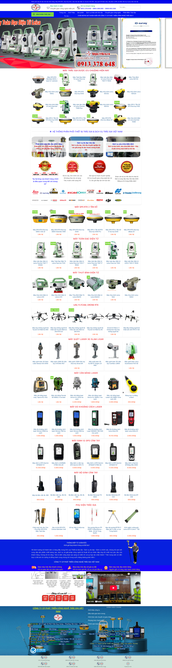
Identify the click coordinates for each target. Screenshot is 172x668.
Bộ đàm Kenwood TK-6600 (95, 496)
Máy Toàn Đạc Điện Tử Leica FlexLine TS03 (79, 79)
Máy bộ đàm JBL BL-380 (40, 495)
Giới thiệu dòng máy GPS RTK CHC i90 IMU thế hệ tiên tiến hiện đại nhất (51, 583)
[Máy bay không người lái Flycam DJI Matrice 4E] (95, 317)
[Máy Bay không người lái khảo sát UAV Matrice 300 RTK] (77, 317)
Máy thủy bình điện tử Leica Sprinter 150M (133, 120)
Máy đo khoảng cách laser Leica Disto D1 (131, 430)
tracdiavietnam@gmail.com (45, 636)
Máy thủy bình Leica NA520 (133, 92)
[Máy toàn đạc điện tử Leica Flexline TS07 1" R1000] (40, 250)
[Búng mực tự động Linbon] (131, 384)
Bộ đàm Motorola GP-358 (131, 496)
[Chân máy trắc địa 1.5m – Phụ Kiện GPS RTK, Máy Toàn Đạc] (40, 516)
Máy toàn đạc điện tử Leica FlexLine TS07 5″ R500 (106, 79)
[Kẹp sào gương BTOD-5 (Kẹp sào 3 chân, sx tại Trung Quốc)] (113, 516)
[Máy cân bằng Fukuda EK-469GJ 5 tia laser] (59, 384)
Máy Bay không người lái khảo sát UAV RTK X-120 (131, 329)
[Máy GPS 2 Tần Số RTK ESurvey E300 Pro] (95, 218)
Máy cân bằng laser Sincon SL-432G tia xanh (76, 397)
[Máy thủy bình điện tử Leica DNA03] (95, 284)
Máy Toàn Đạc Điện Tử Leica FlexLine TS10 (58, 262)
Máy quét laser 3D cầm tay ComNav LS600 (113, 362)
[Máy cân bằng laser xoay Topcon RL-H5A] (40, 384)
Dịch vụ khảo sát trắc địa (94, 12)
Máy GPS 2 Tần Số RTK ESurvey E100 (134, 105)
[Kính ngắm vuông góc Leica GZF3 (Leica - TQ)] (131, 516)
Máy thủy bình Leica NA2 (113, 296)
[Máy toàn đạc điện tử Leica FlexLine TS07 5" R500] (95, 250)
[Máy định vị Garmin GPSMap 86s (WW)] (131, 452)
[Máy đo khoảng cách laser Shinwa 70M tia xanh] (59, 418)
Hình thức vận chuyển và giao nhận (99, 617)
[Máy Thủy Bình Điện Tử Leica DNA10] (77, 284)
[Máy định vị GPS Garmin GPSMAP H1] (40, 452)
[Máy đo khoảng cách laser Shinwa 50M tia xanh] (77, 418)
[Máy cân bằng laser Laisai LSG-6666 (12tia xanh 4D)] (113, 384)
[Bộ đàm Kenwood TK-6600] (95, 484)
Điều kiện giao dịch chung (96, 613)
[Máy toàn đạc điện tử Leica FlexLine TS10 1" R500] (77, 250)
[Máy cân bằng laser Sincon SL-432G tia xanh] (77, 384)
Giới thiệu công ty (94, 610)
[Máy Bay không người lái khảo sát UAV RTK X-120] (131, 317)
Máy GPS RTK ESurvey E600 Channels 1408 (58, 230)
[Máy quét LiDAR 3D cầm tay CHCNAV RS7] (59, 350)
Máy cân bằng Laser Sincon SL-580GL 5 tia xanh (95, 397)
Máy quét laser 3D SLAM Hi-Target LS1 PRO (95, 363)
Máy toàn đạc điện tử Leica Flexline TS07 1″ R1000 (40, 263)
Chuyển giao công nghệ (113, 12)
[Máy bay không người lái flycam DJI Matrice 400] (40, 317)
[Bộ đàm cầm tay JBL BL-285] (59, 484)
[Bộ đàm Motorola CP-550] (113, 484)
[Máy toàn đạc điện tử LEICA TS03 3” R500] (131, 250)
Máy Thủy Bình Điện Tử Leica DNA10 (76, 296)
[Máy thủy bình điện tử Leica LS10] (40, 284)
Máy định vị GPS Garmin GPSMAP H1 (40, 464)
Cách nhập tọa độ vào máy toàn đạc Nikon (38, 582)
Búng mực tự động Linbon (131, 396)
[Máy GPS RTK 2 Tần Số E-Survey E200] (113, 218)
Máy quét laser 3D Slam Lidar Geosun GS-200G (40, 362)
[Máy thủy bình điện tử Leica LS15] (59, 284)
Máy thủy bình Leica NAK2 (51, 92)
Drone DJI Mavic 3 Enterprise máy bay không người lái (113, 329)
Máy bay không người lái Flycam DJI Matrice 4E (95, 329)
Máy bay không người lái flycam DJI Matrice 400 (40, 329)
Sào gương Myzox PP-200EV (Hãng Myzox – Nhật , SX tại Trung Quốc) (95, 530)
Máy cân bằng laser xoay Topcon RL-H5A (40, 396)
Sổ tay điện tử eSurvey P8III (76, 528)
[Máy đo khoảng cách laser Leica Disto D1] (131, 418)
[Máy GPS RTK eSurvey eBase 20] (131, 218)
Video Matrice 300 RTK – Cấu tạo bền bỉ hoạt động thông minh (79, 583)
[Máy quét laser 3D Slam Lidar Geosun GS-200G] (40, 350)
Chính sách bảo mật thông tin (98, 624)
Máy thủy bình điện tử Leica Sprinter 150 (52, 106)
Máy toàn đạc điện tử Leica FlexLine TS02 (113, 262)
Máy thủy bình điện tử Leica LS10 (40, 296)
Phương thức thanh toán (96, 620)
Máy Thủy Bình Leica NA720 (134, 78)
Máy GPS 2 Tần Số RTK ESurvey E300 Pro (52, 120)
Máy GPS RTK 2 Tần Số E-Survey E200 (79, 119)
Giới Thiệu (71, 12)
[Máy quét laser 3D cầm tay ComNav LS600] (113, 350)
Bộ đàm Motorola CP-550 (113, 496)
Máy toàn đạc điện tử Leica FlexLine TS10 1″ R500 (77, 263)
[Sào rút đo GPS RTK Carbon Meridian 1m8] (59, 516)
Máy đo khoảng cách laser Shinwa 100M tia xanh (40, 431)
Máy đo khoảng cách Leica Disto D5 (113, 430)
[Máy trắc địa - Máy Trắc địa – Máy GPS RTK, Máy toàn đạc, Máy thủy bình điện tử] (37, 7)
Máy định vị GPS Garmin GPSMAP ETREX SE (95, 464)
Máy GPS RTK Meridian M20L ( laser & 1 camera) (52, 79)
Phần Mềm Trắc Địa (129, 12)
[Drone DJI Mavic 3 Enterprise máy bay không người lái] (113, 317)
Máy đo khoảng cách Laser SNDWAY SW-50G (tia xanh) (95, 431)
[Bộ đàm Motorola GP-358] (131, 484)
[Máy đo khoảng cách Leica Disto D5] (113, 418)
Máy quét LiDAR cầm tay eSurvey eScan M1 (77, 362)
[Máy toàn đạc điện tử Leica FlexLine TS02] (113, 250)
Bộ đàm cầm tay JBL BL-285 (59, 496)
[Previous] (5, 43)
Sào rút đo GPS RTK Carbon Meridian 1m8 (59, 528)
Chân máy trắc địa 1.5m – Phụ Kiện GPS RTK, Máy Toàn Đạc (40, 529)
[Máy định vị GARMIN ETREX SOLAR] (59, 452)
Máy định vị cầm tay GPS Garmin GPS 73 (77, 464)
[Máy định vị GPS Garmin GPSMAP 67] (113, 452)
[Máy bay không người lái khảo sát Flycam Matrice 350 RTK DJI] (59, 317)
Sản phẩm (80, 12)
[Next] (166, 43)
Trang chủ (62, 12)
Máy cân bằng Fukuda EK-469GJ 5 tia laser (58, 396)
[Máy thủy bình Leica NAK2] (131, 284)
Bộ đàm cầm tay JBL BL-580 (77, 496)
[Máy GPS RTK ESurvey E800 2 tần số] (40, 218)
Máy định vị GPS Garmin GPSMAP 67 (113, 464)
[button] (42, 14)
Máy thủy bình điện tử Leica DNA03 (95, 296)
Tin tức (66, 16)
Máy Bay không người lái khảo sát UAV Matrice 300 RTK (77, 329)
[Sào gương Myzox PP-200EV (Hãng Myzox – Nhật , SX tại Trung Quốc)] (95, 516)
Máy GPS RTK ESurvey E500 (79, 92)
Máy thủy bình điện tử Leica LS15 (58, 296)
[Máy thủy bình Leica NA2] (113, 284)
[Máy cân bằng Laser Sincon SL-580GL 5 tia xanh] (95, 384)
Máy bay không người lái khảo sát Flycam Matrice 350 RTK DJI (59, 329)
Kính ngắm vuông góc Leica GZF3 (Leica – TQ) (131, 528)
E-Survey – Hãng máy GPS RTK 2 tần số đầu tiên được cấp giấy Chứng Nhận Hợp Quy (65, 584)
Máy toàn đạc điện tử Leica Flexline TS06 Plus (79, 106)
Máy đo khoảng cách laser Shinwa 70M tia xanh (59, 431)
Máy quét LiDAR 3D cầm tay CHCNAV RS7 (59, 362)
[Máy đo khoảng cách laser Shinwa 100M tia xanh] (40, 418)
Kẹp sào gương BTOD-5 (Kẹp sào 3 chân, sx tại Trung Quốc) (113, 529)
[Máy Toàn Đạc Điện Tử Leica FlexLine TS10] (59, 250)
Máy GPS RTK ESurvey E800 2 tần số (40, 230)
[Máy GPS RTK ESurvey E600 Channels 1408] (59, 218)
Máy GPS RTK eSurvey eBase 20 (107, 119)
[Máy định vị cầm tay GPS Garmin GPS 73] (77, 452)
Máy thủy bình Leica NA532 (106, 105)
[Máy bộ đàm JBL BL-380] (40, 484)
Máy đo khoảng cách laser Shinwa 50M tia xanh (77, 431)
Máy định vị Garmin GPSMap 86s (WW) (131, 464)
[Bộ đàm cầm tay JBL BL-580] (77, 484)
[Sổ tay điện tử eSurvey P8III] (77, 516)
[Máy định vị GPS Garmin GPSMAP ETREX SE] (95, 452)
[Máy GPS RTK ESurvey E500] (77, 218)
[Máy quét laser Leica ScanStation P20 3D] (131, 350)
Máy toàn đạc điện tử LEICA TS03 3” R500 (131, 262)
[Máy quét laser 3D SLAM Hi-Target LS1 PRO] (95, 350)
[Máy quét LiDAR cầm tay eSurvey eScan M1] (77, 350)
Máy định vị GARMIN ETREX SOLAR (58, 464)
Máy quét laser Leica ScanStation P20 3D (131, 362)
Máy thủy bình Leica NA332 (106, 92)
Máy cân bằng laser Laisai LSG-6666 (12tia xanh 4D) (113, 397)
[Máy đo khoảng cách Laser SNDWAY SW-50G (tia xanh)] (95, 418)
